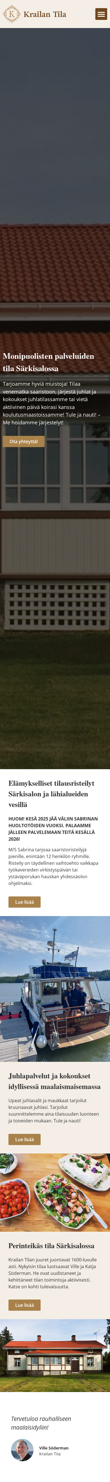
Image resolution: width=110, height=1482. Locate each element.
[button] (101, 14)
